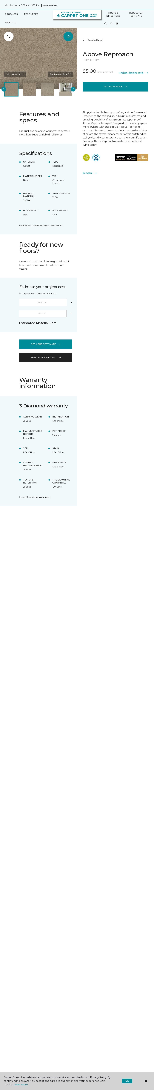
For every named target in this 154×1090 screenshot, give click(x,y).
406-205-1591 (50, 5)
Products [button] (11, 14)
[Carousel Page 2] (29, 89)
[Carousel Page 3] (47, 89)
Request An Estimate (136, 14)
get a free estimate (43, 344)
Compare (87, 173)
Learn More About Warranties (34, 497)
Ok (127, 1080)
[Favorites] (111, 23)
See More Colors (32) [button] (60, 74)
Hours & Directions (113, 14)
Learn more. (21, 1084)
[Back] (4, 89)
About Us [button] (11, 22)
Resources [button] (31, 14)
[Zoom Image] (9, 36)
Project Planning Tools (131, 72)
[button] (105, 23)
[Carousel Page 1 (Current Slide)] (11, 89)
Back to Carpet (95, 40)
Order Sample (113, 86)
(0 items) (117, 24)
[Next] (73, 89)
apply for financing (43, 357)
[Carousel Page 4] (66, 89)
